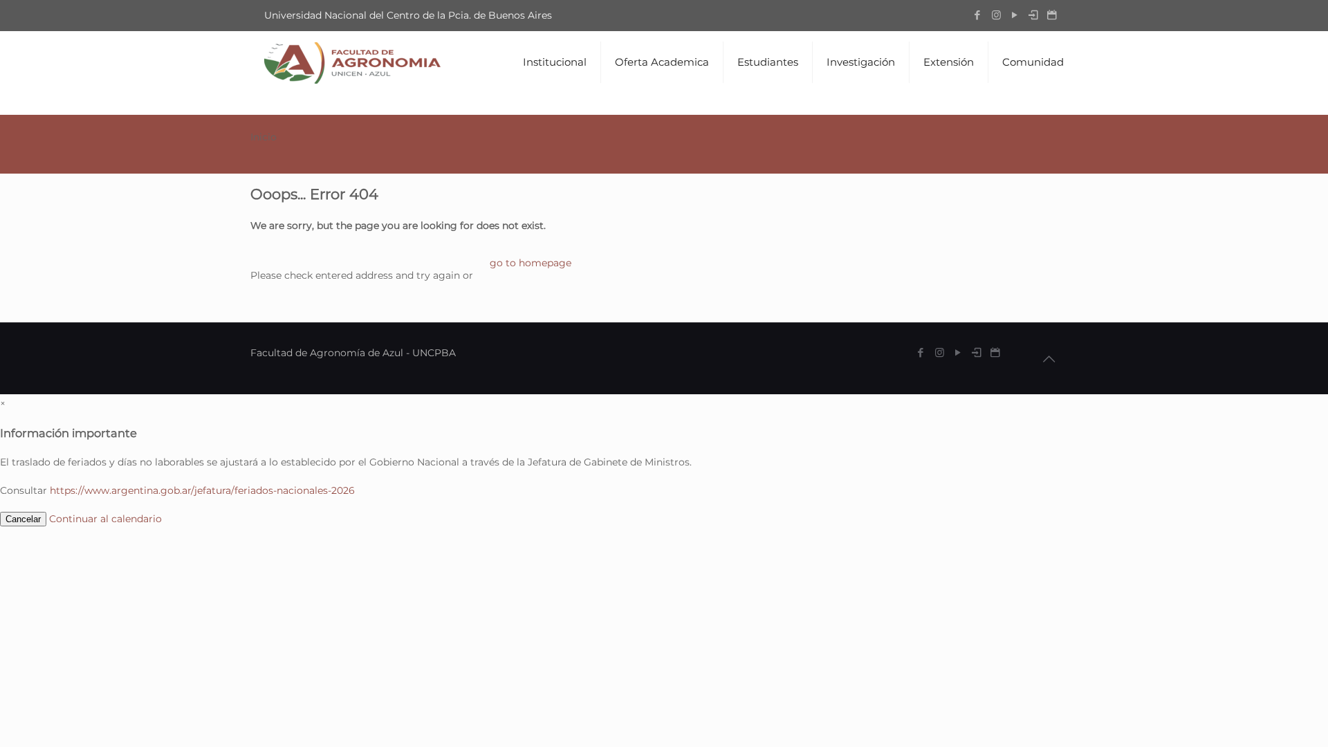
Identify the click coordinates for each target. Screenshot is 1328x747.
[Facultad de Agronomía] (352, 62)
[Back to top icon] (1049, 359)
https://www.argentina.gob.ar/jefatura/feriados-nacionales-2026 (202, 490)
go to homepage (530, 263)
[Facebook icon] (977, 14)
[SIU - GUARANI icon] (1033, 14)
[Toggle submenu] (555, 103)
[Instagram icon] (996, 14)
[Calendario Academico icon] (1052, 14)
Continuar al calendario (105, 519)
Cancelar (23, 519)
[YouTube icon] (1015, 14)
